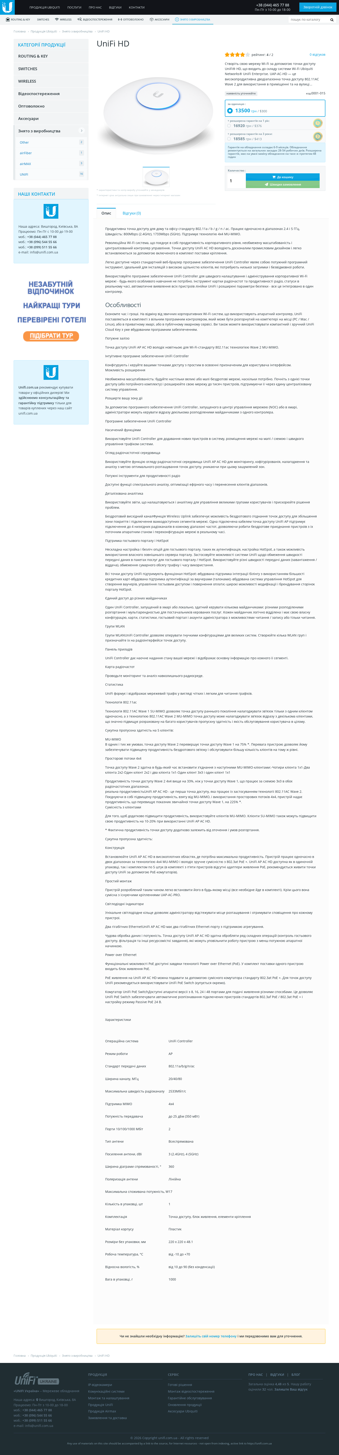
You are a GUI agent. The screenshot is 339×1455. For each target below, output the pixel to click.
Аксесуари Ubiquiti (183, 1411)
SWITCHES (43, 19)
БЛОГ (295, 1374)
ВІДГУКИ (277, 1374)
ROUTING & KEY (20, 19)
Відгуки (115, 7)
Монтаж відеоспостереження (191, 1391)
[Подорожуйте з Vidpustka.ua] (51, 350)
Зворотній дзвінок (317, 7)
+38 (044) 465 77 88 (272, 5)
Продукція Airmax (102, 1411)
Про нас (95, 7)
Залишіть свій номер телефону (211, 1336)
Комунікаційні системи (106, 1391)
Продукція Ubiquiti (45, 7)
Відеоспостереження (97, 19)
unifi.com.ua (167, 1438)
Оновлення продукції (185, 1405)
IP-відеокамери (100, 1384)
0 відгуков (317, 54)
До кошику (285, 177)
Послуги (74, 7)
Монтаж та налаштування (108, 1398)
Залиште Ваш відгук (291, 1389)
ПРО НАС (255, 1374)
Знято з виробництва (195, 19)
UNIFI (24, 174)
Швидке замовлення (285, 184)
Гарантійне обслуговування (190, 1398)
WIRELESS (65, 19)
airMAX (25, 164)
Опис (106, 213)
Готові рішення (180, 1384)
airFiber (26, 153)
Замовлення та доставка (107, 1418)
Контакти (137, 7)
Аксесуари (162, 19)
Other (24, 142)
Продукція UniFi (100, 1405)
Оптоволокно (133, 19)
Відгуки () (132, 213)
